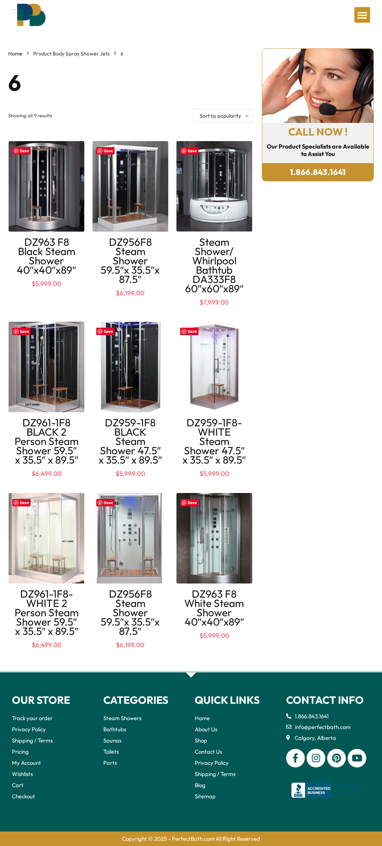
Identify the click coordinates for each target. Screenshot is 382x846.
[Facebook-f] (295, 758)
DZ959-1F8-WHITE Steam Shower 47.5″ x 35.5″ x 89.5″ (214, 441)
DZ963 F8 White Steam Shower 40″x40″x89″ (214, 607)
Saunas (112, 740)
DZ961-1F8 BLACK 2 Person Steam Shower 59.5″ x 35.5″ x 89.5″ (47, 441)
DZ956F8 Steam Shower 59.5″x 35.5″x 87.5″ (130, 260)
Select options (46, 482)
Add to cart (46, 291)
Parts (110, 762)
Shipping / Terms (32, 740)
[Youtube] (357, 758)
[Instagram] (316, 758)
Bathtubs (114, 729)
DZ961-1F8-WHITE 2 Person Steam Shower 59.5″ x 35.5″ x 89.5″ (47, 612)
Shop (201, 740)
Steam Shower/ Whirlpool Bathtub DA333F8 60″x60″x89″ (214, 265)
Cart (18, 785)
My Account (26, 762)
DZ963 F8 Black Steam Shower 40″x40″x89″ (46, 255)
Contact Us (208, 751)
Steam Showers (122, 718)
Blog (200, 785)
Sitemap (205, 796)
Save (24, 150)
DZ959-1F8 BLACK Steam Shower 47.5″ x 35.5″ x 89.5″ (130, 441)
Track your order (32, 718)
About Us (206, 729)
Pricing (20, 751)
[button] (362, 15)
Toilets (111, 751)
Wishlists (22, 773)
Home (15, 53)
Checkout (23, 796)
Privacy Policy (29, 729)
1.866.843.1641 (318, 172)
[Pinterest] (336, 758)
